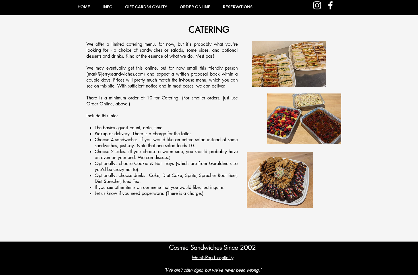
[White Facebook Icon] (330, 5)
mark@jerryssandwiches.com (116, 74)
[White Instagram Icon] (317, 5)
